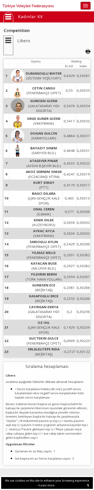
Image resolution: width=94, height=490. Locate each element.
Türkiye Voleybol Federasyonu (28, 6)
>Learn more (46, 485)
